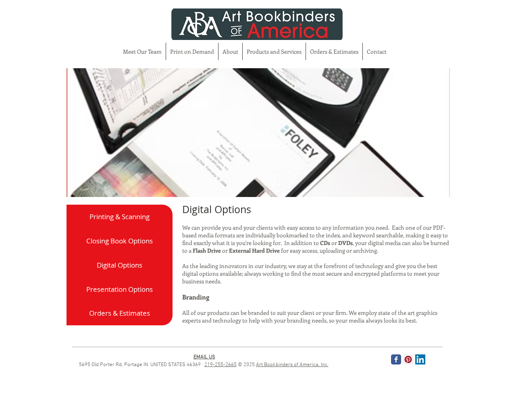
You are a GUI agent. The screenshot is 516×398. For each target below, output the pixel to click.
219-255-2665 (220, 365)
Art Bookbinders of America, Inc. (292, 365)
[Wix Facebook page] (396, 359)
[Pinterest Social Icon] (408, 359)
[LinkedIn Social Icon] (420, 359)
